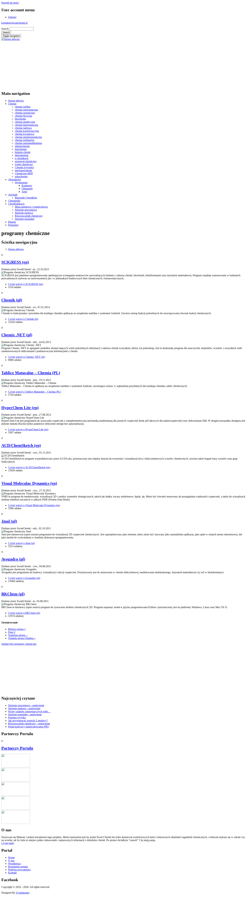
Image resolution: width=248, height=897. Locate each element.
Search (5, 28)
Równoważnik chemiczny (29, 215)
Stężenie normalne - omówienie (25, 714)
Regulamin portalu (18, 866)
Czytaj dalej (7, 843)
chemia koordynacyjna (27, 131)
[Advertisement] (102, 64)
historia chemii (22, 152)
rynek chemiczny (24, 164)
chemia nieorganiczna (26, 109)
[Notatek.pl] (15, 794)
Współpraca (14, 863)
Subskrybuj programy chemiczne (18, 643)
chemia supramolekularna (28, 143)
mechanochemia (23, 170)
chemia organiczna (25, 112)
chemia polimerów (25, 140)
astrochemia (21, 176)
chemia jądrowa (23, 128)
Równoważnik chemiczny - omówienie (29, 723)
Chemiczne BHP (24, 173)
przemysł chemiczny (26, 161)
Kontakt (12, 872)
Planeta (12, 222)
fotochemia (21, 149)
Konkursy (27, 185)
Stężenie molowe (24, 212)
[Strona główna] (10, 39)
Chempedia (14, 200)
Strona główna (16, 100)
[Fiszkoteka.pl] (15, 823)
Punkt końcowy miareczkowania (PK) (28, 726)
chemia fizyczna (23, 115)
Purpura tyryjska (17, 717)
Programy (13, 225)
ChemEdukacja (16, 203)
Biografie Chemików (26, 197)
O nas (11, 860)
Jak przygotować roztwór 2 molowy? (28, 720)
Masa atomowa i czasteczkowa (31, 206)
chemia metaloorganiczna (28, 137)
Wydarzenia (21, 182)
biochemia (20, 118)
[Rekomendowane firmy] (15, 780)
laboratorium (21, 155)
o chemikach (21, 158)
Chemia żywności (24, 167)
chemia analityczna (25, 121)
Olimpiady (27, 188)
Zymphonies (22, 892)
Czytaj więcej (25, 284)
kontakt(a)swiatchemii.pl (14, 22)
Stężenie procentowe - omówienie (26, 705)
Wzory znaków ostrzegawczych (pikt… (29, 711)
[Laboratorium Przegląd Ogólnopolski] (15, 808)
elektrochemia (22, 146)
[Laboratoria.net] (15, 766)
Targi (24, 191)
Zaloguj (12, 17)
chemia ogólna (22, 106)
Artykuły (13, 194)
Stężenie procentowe (26, 209)
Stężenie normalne (24, 218)
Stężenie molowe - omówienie (24, 708)
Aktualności (14, 179)
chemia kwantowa (24, 134)
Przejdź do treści (10, 2)
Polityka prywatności (19, 869)
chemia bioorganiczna (26, 124)
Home (11, 857)
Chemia (12, 103)
